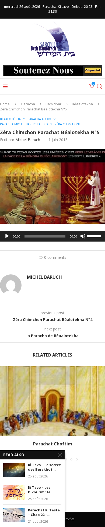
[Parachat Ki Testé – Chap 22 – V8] (14, 515)
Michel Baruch (27, 139)
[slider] (94, 235)
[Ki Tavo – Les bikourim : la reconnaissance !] (14, 492)
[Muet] (83, 236)
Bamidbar (53, 104)
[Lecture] (7, 236)
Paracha (28, 104)
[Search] (99, 86)
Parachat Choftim (52, 444)
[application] (52, 236)
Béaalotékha (82, 104)
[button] (4, 413)
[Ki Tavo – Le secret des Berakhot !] (14, 470)
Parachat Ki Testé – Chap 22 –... (44, 512)
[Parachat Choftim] (52, 401)
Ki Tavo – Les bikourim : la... (41, 490)
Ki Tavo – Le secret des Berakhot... (44, 467)
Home (5, 104)
